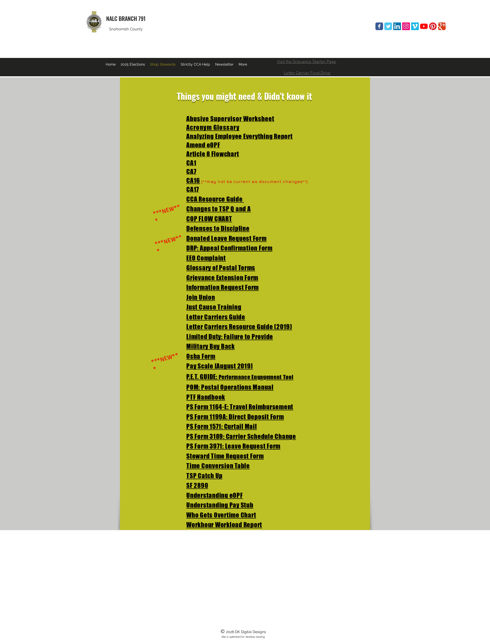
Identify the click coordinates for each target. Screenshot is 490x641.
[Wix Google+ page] (442, 26)
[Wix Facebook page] (379, 26)
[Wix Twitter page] (388, 26)
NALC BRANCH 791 (126, 18)
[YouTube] (424, 26)
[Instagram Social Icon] (406, 26)
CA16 (193, 180)
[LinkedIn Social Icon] (397, 26)
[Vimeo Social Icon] (415, 26)
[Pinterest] (433, 26)
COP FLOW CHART (209, 219)
